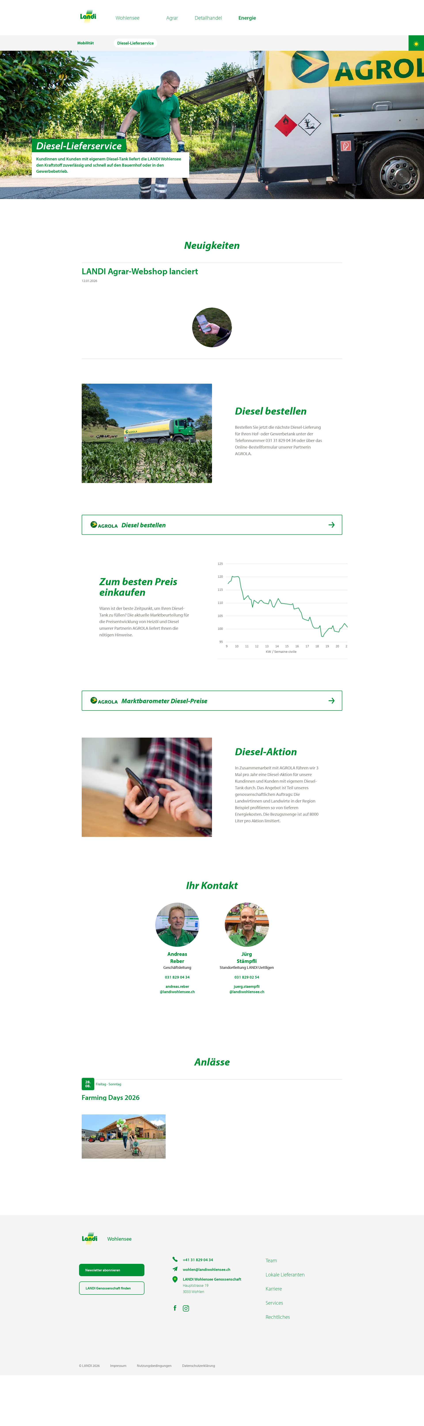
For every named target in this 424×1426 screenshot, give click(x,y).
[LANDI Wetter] (416, 43)
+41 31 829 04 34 (198, 1259)
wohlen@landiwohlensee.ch (206, 1269)
